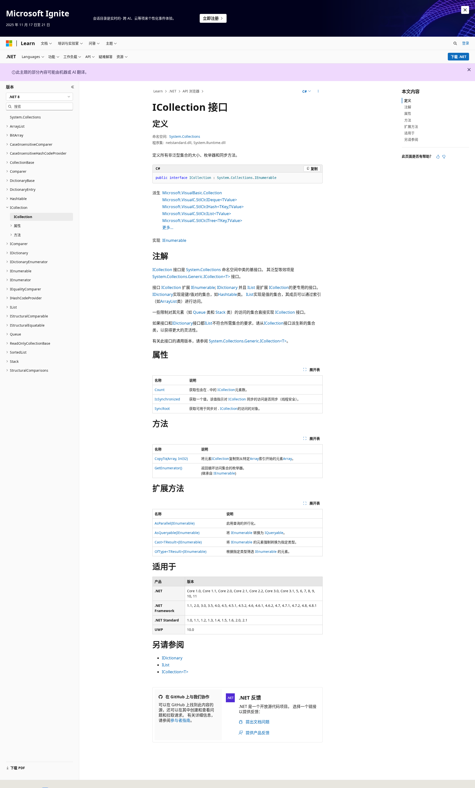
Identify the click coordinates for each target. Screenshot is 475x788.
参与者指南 (180, 720)
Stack (220, 312)
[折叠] (72, 87)
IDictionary (227, 287)
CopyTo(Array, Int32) (171, 458)
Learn (158, 91)
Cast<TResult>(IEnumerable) (178, 542)
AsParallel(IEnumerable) (174, 523)
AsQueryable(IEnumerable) (177, 532)
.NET (172, 91)
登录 (465, 43)
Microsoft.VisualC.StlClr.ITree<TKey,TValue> (202, 220)
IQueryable (274, 532)
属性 (407, 113)
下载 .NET (458, 56)
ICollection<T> (175, 672)
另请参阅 (411, 139)
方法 (407, 120)
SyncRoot (162, 408)
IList (251, 287)
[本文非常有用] (438, 157)
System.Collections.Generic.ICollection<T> (191, 276)
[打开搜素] (455, 43)
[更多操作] (318, 91)
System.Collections (184, 136)
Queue (199, 312)
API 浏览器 (191, 91)
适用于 (409, 133)
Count (160, 389)
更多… (167, 227)
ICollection (162, 269)
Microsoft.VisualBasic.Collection (192, 193)
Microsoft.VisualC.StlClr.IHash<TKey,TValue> (203, 206)
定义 (407, 100)
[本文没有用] (444, 157)
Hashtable (227, 294)
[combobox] (39, 97)
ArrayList (168, 301)
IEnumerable (174, 240)
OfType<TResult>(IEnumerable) (180, 551)
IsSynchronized (167, 399)
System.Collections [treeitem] (25, 117)
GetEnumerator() (168, 468)
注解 (407, 107)
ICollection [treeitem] (23, 216)
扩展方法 (411, 126)
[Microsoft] (9, 43)
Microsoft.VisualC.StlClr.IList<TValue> (196, 213)
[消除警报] (465, 10)
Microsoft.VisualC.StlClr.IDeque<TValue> (199, 199)
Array (254, 458)
